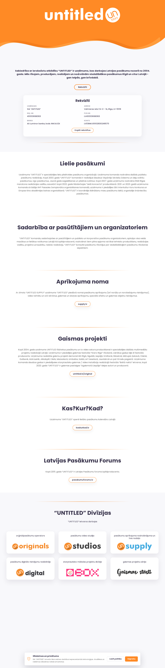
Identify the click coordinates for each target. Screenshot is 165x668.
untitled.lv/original (82, 373)
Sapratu (131, 659)
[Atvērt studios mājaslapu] (82, 546)
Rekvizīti (82, 87)
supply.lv (82, 304)
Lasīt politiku (115, 659)
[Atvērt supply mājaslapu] (134, 546)
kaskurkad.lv (82, 427)
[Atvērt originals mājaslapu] (30, 546)
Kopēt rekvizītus (82, 130)
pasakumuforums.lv (82, 479)
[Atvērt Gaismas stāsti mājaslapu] (134, 573)
